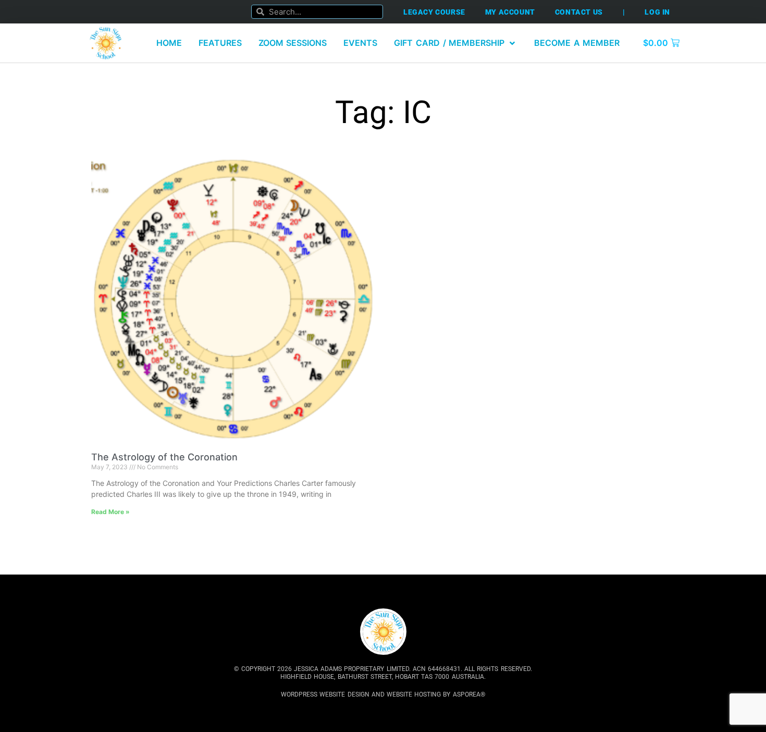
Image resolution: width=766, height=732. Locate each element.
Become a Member (577, 43)
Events (360, 43)
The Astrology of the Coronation (164, 457)
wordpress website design (325, 694)
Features (220, 43)
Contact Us (579, 12)
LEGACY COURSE (434, 12)
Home (169, 43)
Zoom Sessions (292, 43)
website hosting (414, 694)
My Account (510, 12)
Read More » (110, 512)
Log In (657, 12)
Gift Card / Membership (449, 43)
